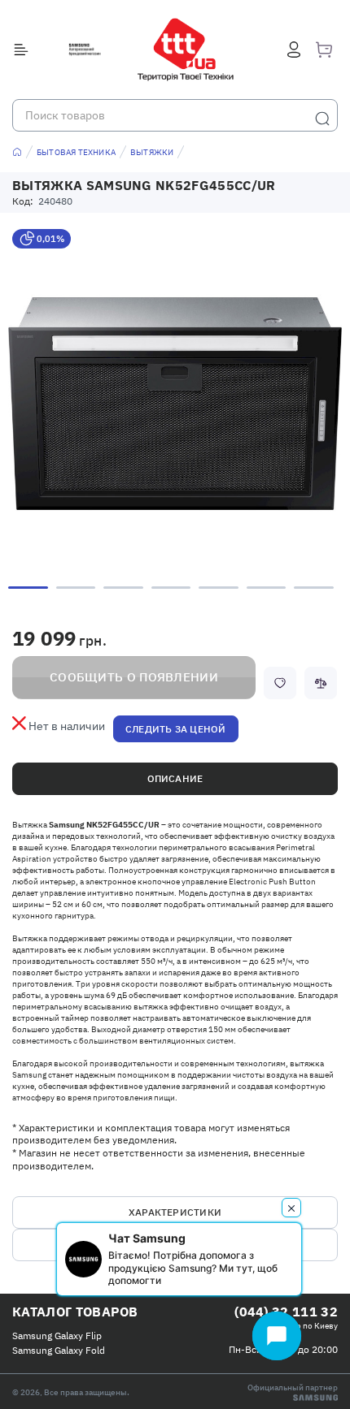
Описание (175, 778)
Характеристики (175, 1212)
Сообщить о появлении (134, 677)
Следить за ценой (175, 729)
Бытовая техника (76, 152)
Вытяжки (151, 152)
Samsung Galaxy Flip (57, 1335)
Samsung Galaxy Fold (58, 1350)
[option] (175, 403)
